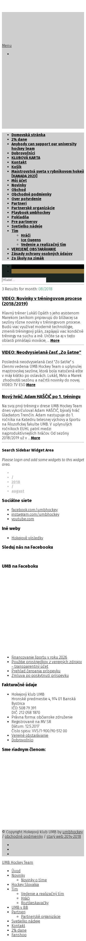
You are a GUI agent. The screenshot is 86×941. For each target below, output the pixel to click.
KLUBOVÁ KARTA (25, 157)
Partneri (19, 103)
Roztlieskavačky (36, 94)
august (17, 491)
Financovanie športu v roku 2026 (39, 657)
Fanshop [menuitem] (19, 935)
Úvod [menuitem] (16, 871)
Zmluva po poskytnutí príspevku (40, 675)
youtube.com (22, 519)
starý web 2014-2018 (64, 836)
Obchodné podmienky (31, 194)
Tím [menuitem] (14, 889)
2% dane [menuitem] (19, 930)
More (54, 340)
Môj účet (19, 180)
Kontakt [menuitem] (18, 925)
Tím (14, 80)
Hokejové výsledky (27, 538)
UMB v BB (19, 99)
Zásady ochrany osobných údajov (41, 253)
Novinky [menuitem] (18, 875)
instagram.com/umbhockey (35, 514)
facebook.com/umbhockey (34, 510)
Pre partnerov (24, 221)
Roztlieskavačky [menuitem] (34, 903)
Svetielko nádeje (26, 112)
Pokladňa (20, 217)
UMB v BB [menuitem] (19, 907)
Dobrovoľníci (23, 153)
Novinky (18, 67)
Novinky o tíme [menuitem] (34, 880)
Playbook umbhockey (30, 212)
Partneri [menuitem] (18, 912)
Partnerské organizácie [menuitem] (40, 916)
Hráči (26, 90)
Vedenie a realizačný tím (43, 85)
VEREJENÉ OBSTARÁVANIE (33, 249)
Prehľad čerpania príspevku (35, 671)
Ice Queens (31, 240)
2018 (15, 482)
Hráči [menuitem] (25, 898)
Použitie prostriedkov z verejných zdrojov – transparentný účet (46, 664)
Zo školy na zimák (27, 258)
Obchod (18, 189)
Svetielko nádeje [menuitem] (25, 921)
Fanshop (19, 126)
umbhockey (72, 832)
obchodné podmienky (24, 836)
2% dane (19, 122)
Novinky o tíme (34, 71)
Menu (7, 45)
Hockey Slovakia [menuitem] (25, 884)
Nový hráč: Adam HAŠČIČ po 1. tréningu (41, 396)
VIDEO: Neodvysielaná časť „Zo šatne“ (41, 352)
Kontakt (19, 117)
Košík (16, 167)
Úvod (16, 62)
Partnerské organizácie (42, 108)
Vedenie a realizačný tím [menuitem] (42, 893)
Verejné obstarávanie (29, 735)
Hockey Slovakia (26, 76)
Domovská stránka (28, 135)
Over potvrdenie (26, 199)
